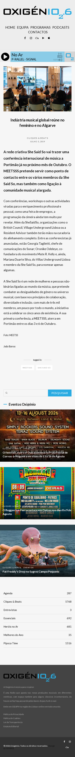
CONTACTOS (38, 32)
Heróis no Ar (37, 626)
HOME (10, 27)
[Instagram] (31, 38)
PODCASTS (60, 27)
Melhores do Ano (37, 634)
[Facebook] (25, 38)
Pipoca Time (37, 643)
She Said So (44, 368)
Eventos (29, 448)
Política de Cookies (11, 718)
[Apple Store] (48, 38)
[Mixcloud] (37, 38)
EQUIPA (22, 27)
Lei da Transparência (12, 722)
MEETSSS (27, 368)
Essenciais (37, 618)
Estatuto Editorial (11, 726)
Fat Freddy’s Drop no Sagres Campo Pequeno (31, 571)
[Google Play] (42, 38)
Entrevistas (37, 609)
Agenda (37, 593)
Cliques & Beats (37, 138)
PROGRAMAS (40, 27)
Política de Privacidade (13, 714)
